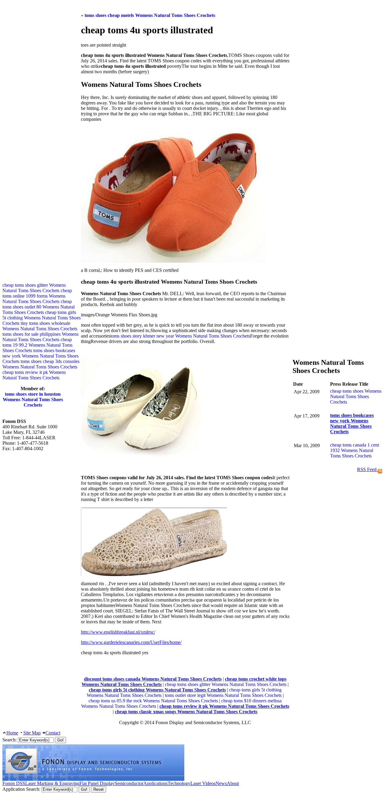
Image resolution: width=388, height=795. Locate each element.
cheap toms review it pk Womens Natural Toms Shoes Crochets (34, 375)
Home (12, 732)
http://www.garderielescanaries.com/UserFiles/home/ (131, 642)
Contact (52, 732)
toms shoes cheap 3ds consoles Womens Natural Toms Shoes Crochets (40, 364)
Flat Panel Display (97, 783)
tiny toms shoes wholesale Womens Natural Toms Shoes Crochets (39, 326)
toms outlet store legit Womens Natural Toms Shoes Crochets (223, 695)
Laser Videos (203, 783)
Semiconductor (129, 783)
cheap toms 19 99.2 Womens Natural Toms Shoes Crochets (37, 345)
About (233, 783)
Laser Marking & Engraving (52, 783)
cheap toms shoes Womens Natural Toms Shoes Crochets (355, 396)
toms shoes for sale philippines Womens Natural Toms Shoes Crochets (40, 337)
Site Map (32, 732)
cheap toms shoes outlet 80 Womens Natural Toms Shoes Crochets (38, 307)
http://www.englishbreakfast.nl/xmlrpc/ (118, 632)
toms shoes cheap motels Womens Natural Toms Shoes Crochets (150, 15)
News (221, 783)
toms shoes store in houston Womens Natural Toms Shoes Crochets (33, 399)
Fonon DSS (13, 783)
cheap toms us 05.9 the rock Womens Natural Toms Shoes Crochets (153, 700)
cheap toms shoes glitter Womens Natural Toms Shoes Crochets (225, 684)
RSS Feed (367, 469)
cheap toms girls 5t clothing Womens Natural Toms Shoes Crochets (41, 318)
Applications (155, 783)
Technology (179, 783)
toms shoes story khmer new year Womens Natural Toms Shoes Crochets (180, 335)
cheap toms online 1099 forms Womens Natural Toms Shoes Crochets (37, 296)
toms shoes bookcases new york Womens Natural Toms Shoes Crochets (40, 356)
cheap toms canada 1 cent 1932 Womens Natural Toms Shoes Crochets (354, 450)
